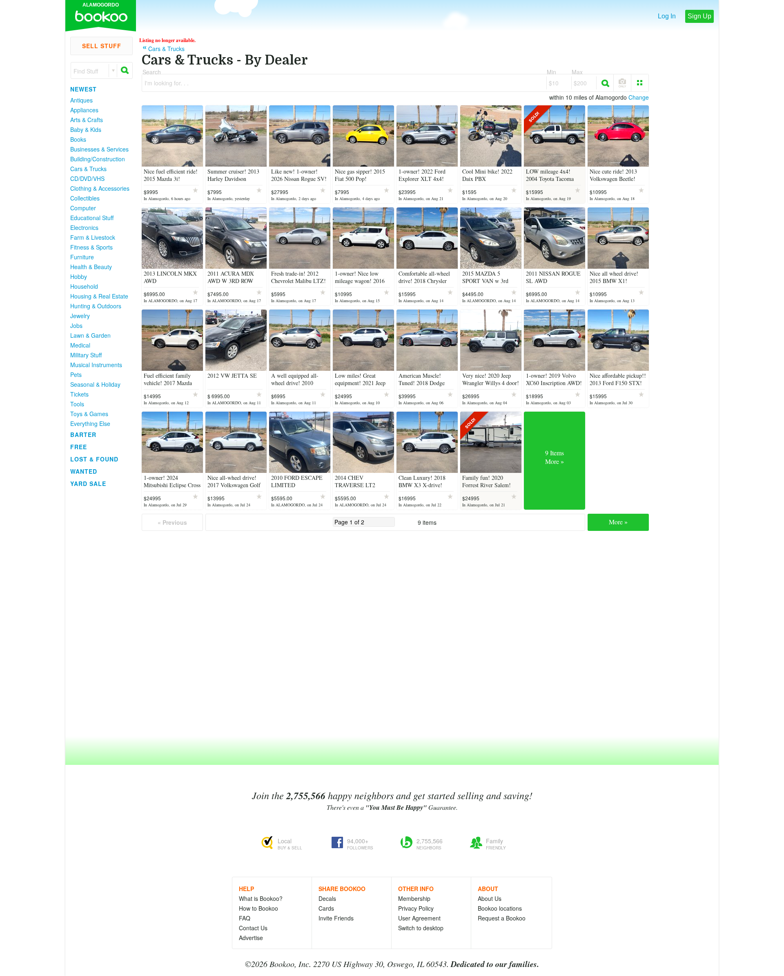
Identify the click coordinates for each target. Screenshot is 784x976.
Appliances (84, 110)
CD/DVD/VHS (87, 178)
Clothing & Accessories (99, 188)
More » (618, 521)
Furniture (82, 257)
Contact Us (253, 928)
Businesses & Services (99, 149)
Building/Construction (97, 159)
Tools (77, 404)
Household (84, 286)
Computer (83, 208)
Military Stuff (86, 355)
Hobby (78, 276)
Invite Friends (336, 918)
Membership (414, 898)
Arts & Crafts (86, 120)
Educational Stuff (92, 218)
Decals (327, 898)
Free (78, 447)
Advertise (251, 938)
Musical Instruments (96, 365)
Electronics (84, 227)
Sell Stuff (101, 46)
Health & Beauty (91, 267)
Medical (80, 345)
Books (78, 139)
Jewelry (80, 316)
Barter (83, 434)
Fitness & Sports (91, 247)
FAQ (244, 918)
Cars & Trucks (88, 169)
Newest (83, 89)
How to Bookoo (258, 908)
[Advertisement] (98, 612)
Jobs (76, 325)
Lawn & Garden (90, 335)
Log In (667, 16)
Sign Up (699, 16)
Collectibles (85, 198)
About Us (489, 898)
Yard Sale (88, 483)
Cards (326, 908)
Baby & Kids (85, 129)
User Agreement (419, 918)
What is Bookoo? (261, 898)
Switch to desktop (420, 928)
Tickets (79, 394)
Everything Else (90, 423)
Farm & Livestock (92, 237)
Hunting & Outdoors (95, 306)
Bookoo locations (500, 908)
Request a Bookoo (502, 918)
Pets (76, 374)
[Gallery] (639, 82)
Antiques (81, 100)
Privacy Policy (416, 908)
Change (638, 97)
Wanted (83, 471)
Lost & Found (94, 459)
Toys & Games (89, 414)
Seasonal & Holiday (95, 384)
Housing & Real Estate (99, 296)
